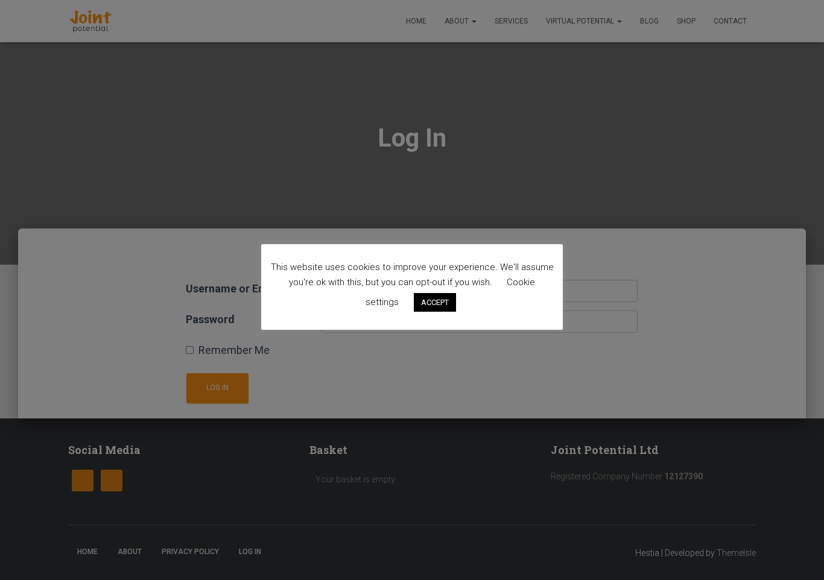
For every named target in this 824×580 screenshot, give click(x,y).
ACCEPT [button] (435, 302)
